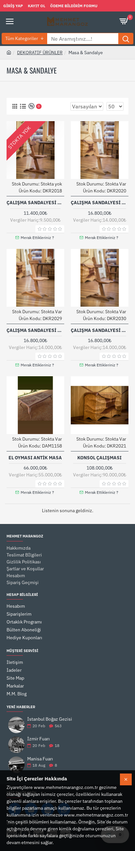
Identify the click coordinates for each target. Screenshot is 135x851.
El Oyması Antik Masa (35, 458)
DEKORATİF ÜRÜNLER (40, 52)
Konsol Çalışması (99, 458)
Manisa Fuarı (40, 758)
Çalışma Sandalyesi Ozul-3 (35, 330)
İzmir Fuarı (38, 738)
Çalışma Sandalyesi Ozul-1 (35, 203)
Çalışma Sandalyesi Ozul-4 (99, 330)
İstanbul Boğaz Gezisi (49, 719)
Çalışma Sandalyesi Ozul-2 (99, 203)
